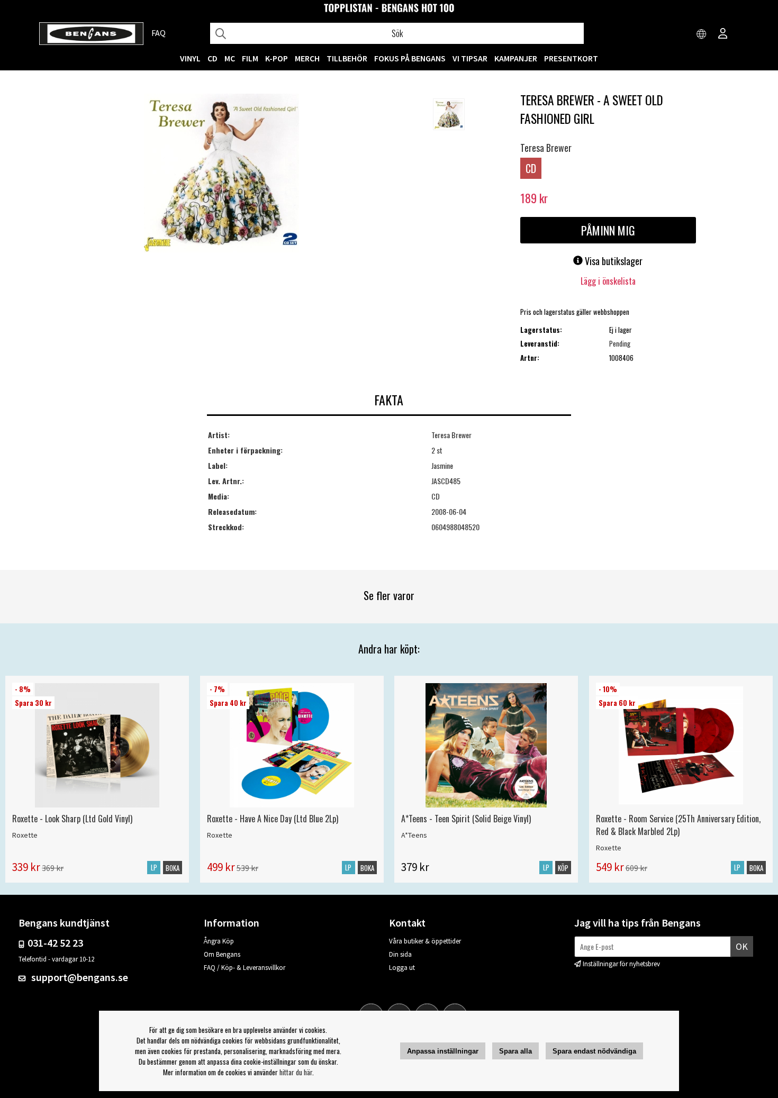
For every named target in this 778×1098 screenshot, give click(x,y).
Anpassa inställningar (442, 1051)
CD (212, 58)
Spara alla (515, 1051)
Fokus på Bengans (410, 58)
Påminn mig (608, 230)
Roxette (25, 835)
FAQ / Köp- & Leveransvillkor (244, 967)
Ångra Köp (219, 941)
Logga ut (402, 967)
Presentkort (571, 58)
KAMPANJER (515, 58)
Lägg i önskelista (608, 281)
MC (229, 58)
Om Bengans (222, 954)
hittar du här (295, 1072)
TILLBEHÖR (347, 58)
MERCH (307, 58)
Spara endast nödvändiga (594, 1051)
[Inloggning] (723, 34)
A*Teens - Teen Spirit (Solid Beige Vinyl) (466, 818)
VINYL (190, 58)
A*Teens (414, 835)
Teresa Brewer (546, 148)
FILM (250, 58)
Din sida (400, 954)
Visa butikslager (613, 261)
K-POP (276, 58)
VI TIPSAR (470, 58)
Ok (742, 946)
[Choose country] (701, 34)
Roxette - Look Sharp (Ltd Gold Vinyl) (72, 818)
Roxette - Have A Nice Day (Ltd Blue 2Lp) (272, 818)
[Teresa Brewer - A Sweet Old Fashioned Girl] (221, 174)
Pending (619, 343)
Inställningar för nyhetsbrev (621, 963)
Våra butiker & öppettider (425, 941)
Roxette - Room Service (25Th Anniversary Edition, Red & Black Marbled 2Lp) (678, 825)
